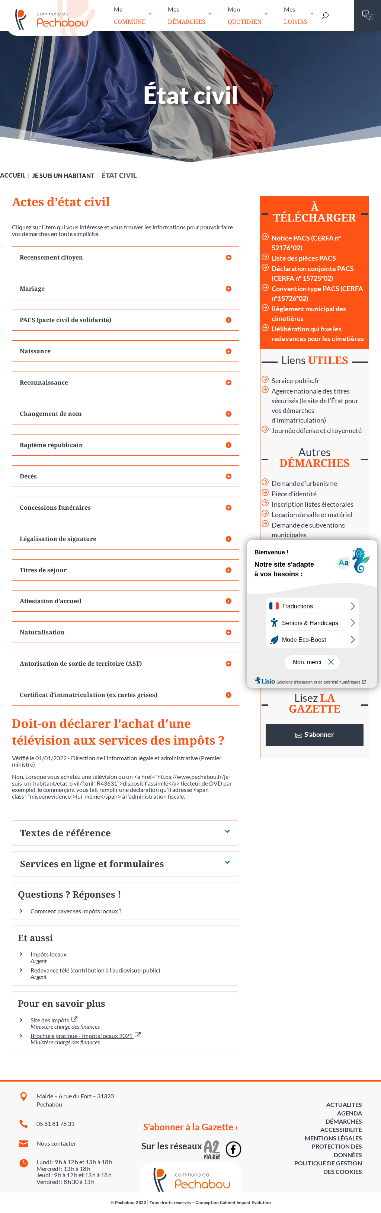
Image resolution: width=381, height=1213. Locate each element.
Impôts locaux (49, 954)
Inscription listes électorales (312, 504)
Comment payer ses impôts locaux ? (76, 910)
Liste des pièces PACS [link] (304, 258)
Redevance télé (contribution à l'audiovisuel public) (95, 970)
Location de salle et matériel (312, 515)
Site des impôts (50, 1019)
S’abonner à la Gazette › (190, 1127)
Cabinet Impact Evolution (245, 1202)
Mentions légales (333, 1138)
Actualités (344, 1104)
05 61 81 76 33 (55, 1123)
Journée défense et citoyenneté (317, 430)
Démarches (344, 1121)
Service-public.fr (295, 381)
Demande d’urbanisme (304, 483)
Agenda (349, 1113)
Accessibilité (341, 1129)
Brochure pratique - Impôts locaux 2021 (82, 1035)
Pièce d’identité (294, 494)
